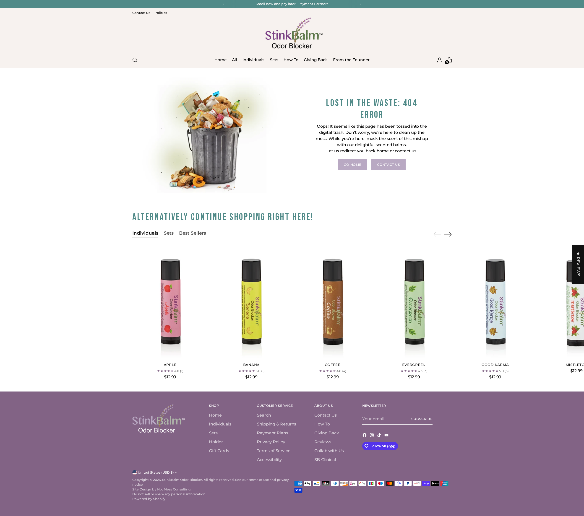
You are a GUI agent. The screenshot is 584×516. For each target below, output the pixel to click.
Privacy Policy (271, 441)
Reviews (322, 441)
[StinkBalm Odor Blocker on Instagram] (372, 436)
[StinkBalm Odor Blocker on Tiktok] (379, 436)
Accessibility (269, 459)
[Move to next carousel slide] (448, 234)
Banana (251, 365)
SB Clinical (325, 459)
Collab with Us (329, 450)
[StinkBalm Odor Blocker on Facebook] (365, 436)
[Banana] (251, 302)
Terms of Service (273, 450)
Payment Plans (272, 433)
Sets (213, 433)
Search (264, 415)
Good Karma (495, 365)
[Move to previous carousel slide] (437, 234)
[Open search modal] (134, 60)
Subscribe (422, 419)
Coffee (332, 365)
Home (215, 415)
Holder (216, 441)
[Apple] (170, 302)
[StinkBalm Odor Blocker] (292, 34)
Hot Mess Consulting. (174, 489)
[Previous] (223, 4)
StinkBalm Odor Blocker (182, 480)
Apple (170, 365)
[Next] (361, 4)
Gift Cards (219, 450)
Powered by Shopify (148, 499)
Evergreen (414, 365)
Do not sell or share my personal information (169, 494)
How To (322, 424)
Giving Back (326, 433)
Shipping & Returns (276, 424)
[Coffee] (332, 302)
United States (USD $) (156, 472)
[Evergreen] (414, 302)
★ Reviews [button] (578, 264)
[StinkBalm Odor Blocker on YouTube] (387, 436)
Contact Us (325, 415)
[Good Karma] (495, 302)
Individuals (220, 424)
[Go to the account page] (439, 60)
